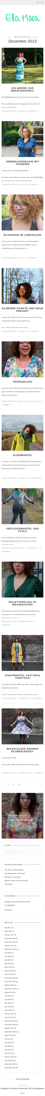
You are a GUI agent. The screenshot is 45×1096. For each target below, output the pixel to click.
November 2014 (10, 1024)
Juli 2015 (7, 996)
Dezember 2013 (10, 1064)
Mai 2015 (7, 1003)
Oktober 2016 (9, 945)
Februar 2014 (9, 1057)
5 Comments (32, 111)
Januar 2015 (8, 1017)
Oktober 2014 (9, 1028)
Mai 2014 (7, 1046)
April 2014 (7, 1050)
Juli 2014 (7, 1039)
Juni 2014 (7, 1042)
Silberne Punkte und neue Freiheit (22, 309)
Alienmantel (22, 455)
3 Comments (37, 698)
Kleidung (5, 548)
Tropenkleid (22, 381)
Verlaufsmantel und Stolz (22, 530)
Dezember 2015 (10, 978)
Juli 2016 (7, 953)
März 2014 (8, 1053)
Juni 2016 (7, 956)
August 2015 (8, 992)
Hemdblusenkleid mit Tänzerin (22, 163)
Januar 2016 (8, 974)
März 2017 (8, 931)
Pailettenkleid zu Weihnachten (22, 603)
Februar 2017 (9, 935)
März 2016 (8, 967)
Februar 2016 (9, 971)
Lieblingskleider (9, 111)
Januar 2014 (8, 1060)
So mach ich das (23, 401)
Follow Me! (8, 910)
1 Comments (32, 258)
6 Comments (34, 331)
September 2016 (10, 949)
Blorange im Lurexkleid (23, 235)
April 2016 (7, 963)
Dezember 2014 (10, 1021)
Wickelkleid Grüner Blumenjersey (22, 750)
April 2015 (7, 1006)
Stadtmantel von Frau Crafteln (22, 676)
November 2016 (10, 942)
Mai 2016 (7, 960)
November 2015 (10, 981)
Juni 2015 (7, 999)
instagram (28, 820)
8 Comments (32, 184)
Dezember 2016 (10, 938)
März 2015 (8, 1010)
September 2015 (10, 989)
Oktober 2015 (9, 985)
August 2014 (8, 1035)
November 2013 (10, 1067)
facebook (11, 820)
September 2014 (10, 1032)
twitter (19, 820)
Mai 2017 (7, 928)
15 (19, 784)
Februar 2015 (9, 1014)
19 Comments (36, 478)
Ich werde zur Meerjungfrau (22, 89)
